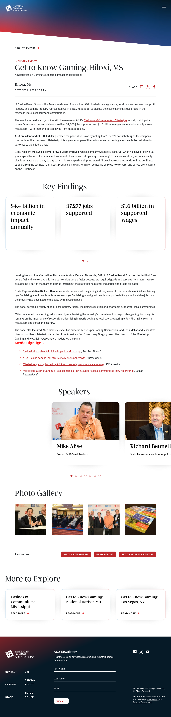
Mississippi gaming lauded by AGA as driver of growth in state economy (63, 364)
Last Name (60, 678)
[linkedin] (141, 86)
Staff (9, 696)
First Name (60, 668)
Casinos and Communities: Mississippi (105, 120)
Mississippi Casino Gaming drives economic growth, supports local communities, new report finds (78, 370)
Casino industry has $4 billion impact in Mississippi (52, 351)
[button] (83, 261)
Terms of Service (140, 702)
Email (57, 688)
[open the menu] (164, 8)
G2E (27, 671)
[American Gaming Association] (16, 8)
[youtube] (147, 652)
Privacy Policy (152, 699)
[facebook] (154, 86)
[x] (148, 86)
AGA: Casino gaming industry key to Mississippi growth (54, 357)
